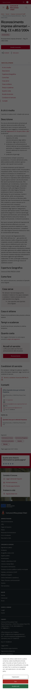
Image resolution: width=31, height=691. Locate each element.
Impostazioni (15, 677)
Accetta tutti (15, 686)
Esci (15, 681)
